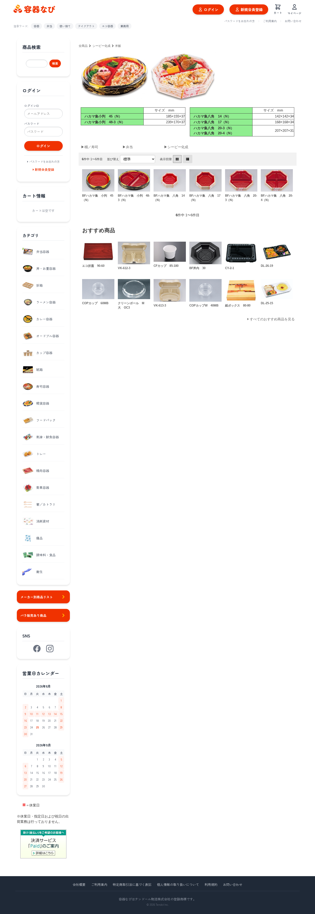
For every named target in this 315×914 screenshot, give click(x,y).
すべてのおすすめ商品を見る (272, 319)
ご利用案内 (270, 21)
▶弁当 (127, 147)
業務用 (124, 26)
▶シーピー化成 (176, 147)
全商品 (83, 46)
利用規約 (211, 884)
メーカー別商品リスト (37, 597)
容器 (36, 26)
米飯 (118, 46)
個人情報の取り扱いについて (178, 884)
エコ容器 (107, 26)
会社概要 (79, 884)
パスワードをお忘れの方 (239, 21)
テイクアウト (86, 26)
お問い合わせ (293, 21)
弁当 (49, 26)
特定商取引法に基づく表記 (132, 884)
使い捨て (65, 26)
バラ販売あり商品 (33, 615)
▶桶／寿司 (89, 147)
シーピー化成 (101, 46)
